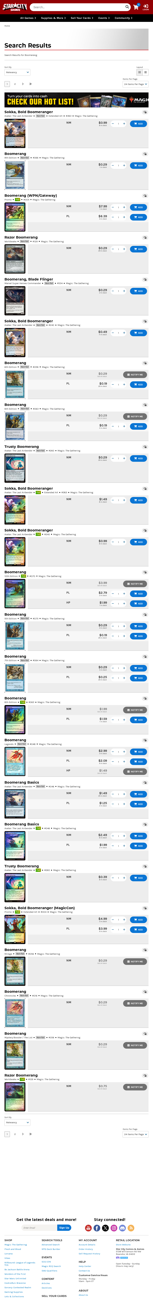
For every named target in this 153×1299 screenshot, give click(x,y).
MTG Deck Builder (51, 1249)
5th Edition (10, 618)
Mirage (8, 953)
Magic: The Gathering (15, 1244)
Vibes (7, 1258)
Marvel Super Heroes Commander (22, 283)
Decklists (47, 1288)
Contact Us (84, 1270)
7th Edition (10, 660)
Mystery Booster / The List (18, 1037)
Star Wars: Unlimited (15, 1278)
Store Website (123, 1244)
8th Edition (10, 408)
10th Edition (11, 576)
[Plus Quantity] (124, 123)
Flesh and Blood (12, 1249)
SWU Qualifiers (49, 1270)
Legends (9, 744)
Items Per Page (130, 79)
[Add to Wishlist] (145, 112)
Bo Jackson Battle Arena (16, 1269)
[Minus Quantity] (113, 123)
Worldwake (10, 241)
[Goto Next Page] (23, 84)
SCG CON (46, 1261)
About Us (83, 1295)
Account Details (87, 1244)
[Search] (127, 7)
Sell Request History (89, 1253)
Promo (8, 199)
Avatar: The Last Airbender (18, 115)
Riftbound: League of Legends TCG (19, 1263)
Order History (86, 1249)
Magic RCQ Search (51, 1266)
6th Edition (10, 367)
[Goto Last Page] (30, 84)
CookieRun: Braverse (15, 1283)
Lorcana (8, 1253)
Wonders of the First (15, 1274)
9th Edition (10, 157)
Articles (46, 1283)
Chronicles (10, 995)
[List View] (139, 72)
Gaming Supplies (13, 1292)
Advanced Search (51, 1244)
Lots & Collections (14, 1296)
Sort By (8, 67)
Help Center (85, 1266)
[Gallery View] (146, 72)
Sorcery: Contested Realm (17, 1287)
